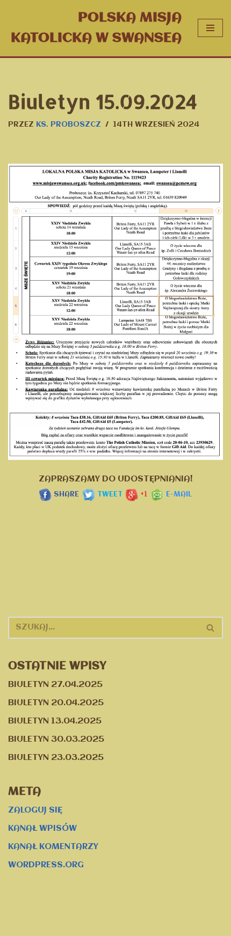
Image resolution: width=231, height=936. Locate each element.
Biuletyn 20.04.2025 (56, 703)
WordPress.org (46, 865)
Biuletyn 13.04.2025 (55, 721)
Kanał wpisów (42, 828)
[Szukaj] (211, 628)
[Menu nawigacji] (210, 28)
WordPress (158, 925)
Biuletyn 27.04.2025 (55, 685)
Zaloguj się (35, 810)
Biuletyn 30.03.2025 (56, 739)
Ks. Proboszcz (68, 125)
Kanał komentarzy (53, 847)
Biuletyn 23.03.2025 (56, 758)
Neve (56, 925)
